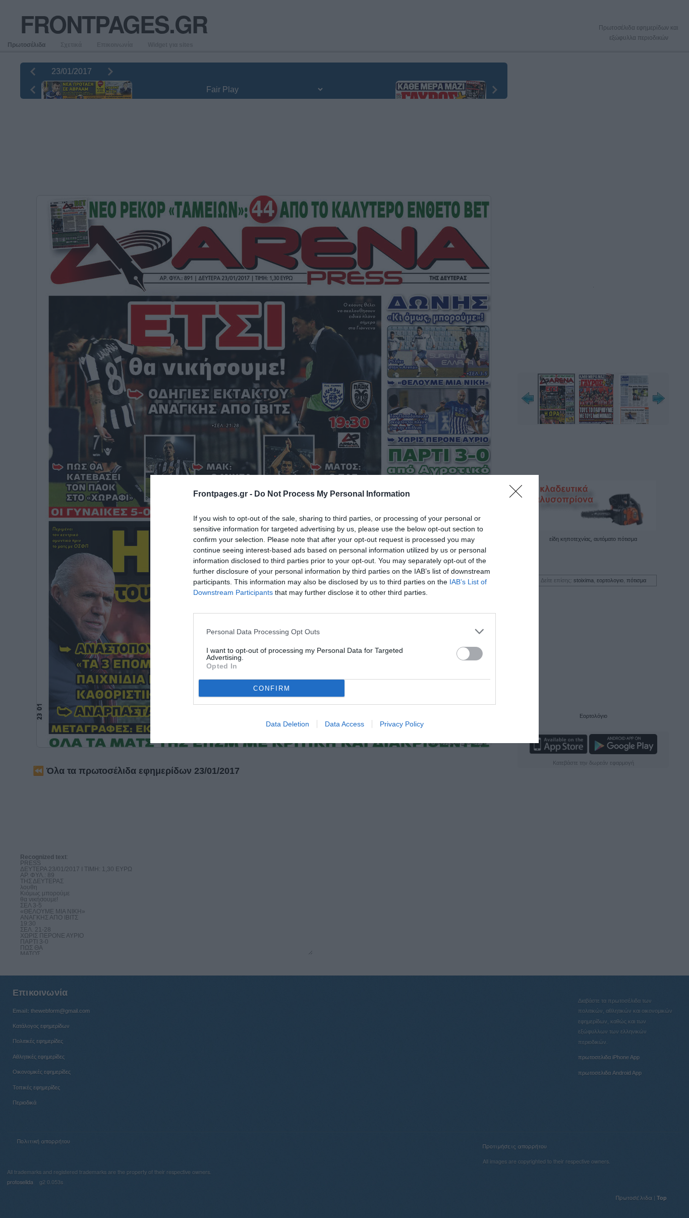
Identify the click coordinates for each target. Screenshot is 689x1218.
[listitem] (344, 631)
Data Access (344, 724)
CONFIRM (272, 688)
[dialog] (344, 609)
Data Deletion (287, 724)
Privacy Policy (402, 724)
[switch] (469, 653)
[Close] (519, 494)
